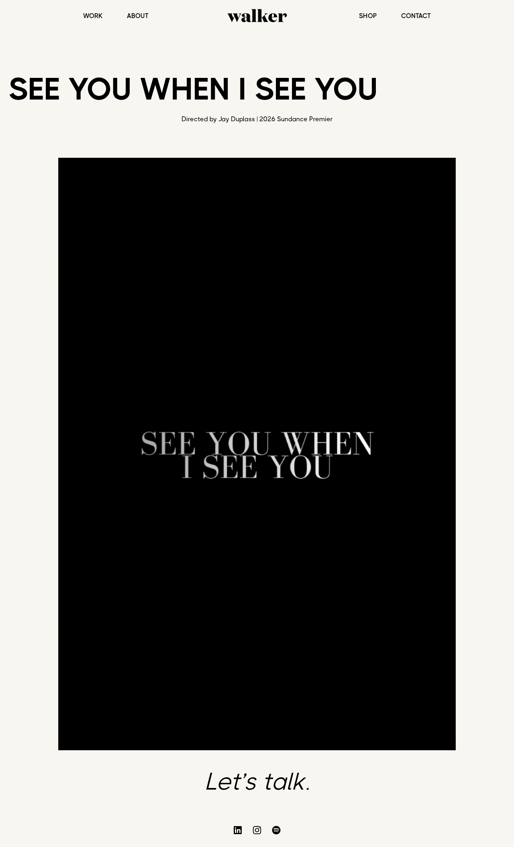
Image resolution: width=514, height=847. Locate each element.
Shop (368, 16)
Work (93, 16)
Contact (416, 16)
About (138, 16)
